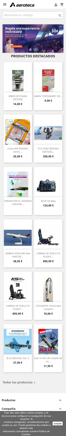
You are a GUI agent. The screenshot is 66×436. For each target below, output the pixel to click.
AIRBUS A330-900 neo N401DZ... (17, 255)
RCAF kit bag (48, 201)
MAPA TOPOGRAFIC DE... (48, 96)
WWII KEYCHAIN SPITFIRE (18, 98)
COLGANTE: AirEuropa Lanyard (48, 307)
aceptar (58, 423)
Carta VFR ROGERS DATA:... (17, 150)
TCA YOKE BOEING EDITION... (48, 150)
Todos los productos (20, 383)
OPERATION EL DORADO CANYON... (18, 202)
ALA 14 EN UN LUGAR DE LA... (48, 360)
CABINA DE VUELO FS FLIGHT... (48, 255)
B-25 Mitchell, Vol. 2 (18, 358)
